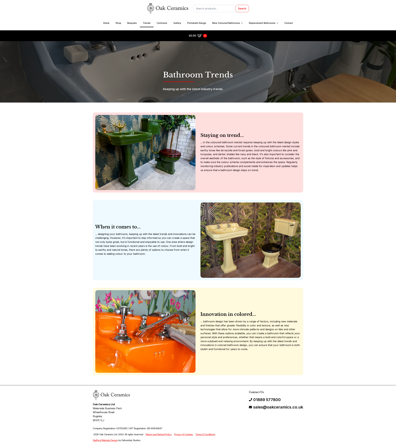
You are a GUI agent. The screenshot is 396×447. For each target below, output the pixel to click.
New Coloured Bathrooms (226, 23)
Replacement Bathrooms (262, 23)
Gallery (177, 23)
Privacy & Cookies (183, 434)
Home (106, 23)
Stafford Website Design (105, 440)
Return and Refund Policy (159, 434)
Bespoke (132, 23)
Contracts (162, 23)
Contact (288, 23)
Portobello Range (196, 23)
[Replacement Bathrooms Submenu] (278, 23)
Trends (147, 23)
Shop (118, 23)
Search (242, 8)
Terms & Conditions (205, 434)
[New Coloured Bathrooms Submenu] (243, 23)
